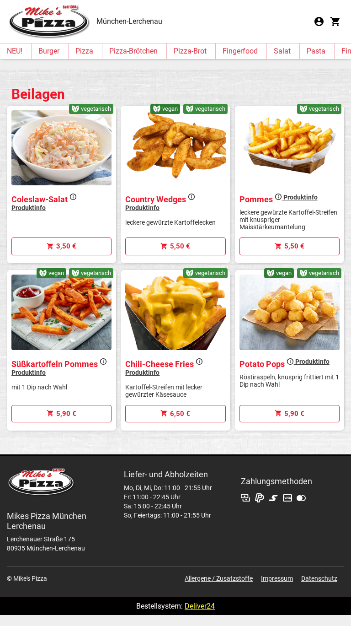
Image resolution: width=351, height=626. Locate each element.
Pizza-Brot (190, 51)
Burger (48, 51)
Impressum (277, 578)
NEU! (14, 51)
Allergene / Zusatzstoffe (219, 578)
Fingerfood (240, 51)
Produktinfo (300, 197)
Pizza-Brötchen (133, 51)
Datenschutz (319, 578)
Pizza (84, 51)
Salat (282, 51)
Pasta (316, 51)
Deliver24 (200, 606)
